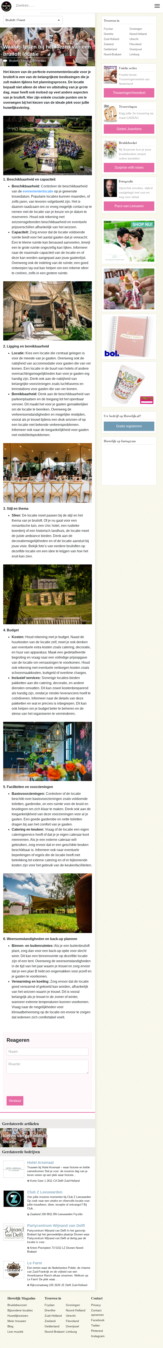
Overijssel (135, 49)
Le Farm (34, 1263)
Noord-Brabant (112, 54)
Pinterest (97, 1330)
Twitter (95, 1325)
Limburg (134, 54)
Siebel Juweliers (129, 129)
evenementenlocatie (38, 191)
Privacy (96, 1305)
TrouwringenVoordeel (129, 93)
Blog (10, 1326)
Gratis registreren (129, 426)
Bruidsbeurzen (17, 1305)
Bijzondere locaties (20, 1310)
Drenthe (108, 34)
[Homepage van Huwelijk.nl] (6, 6)
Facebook (97, 1320)
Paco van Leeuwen (129, 206)
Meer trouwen (16, 1321)
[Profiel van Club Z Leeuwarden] (14, 1198)
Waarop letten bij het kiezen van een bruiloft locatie (25, 1136)
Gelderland (110, 49)
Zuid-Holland (111, 39)
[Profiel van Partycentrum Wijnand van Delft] (14, 1232)
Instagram (98, 1336)
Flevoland (135, 44)
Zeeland (109, 44)
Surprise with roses (129, 167)
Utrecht (133, 39)
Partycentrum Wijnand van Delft (56, 1225)
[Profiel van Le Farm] (14, 1269)
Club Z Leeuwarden (44, 1192)
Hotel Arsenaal (40, 1162)
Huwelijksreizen (17, 1315)
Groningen (135, 28)
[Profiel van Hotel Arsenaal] (14, 1169)
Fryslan (108, 28)
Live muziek (15, 1331)
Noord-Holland (138, 34)
